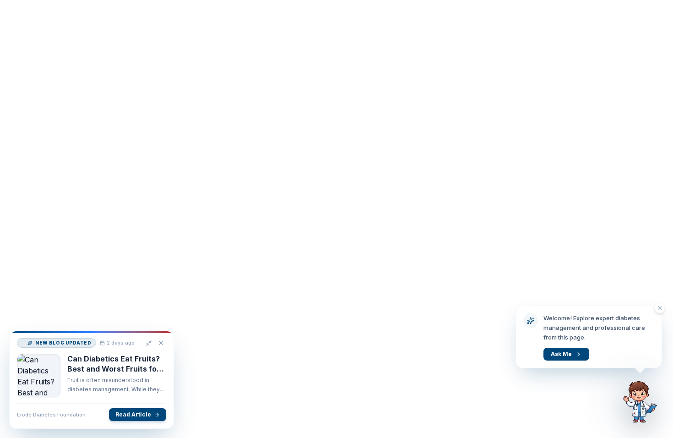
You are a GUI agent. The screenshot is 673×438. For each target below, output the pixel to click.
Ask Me (561, 353)
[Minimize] (146, 358)
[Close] (157, 359)
